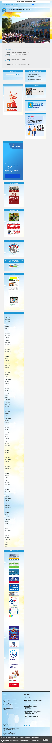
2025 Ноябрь (7, 532)
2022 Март (7, 470)
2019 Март (7, 409)
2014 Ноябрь (7, 333)
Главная (40, 5)
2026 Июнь (7, 542)
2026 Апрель (7, 539)
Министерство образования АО (34, 76)
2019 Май (7, 413)
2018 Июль (7, 397)
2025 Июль (7, 528)
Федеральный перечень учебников (32, 714)
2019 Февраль (8, 408)
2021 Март (7, 450)
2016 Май (7, 356)
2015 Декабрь (7, 347)
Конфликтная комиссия (9, 727)
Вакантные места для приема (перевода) (33, 700)
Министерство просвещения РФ (35, 79)
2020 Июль (7, 436)
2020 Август (7, 438)
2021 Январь (7, 447)
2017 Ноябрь (7, 383)
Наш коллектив (28, 699)
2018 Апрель (7, 392)
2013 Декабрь (7, 317)
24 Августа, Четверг (8, 55)
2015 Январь (7, 337)
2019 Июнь (7, 415)
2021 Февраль (8, 448)
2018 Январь (7, 386)
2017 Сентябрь (8, 379)
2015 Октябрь (8, 344)
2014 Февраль (8, 321)
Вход (48, 5)
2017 (9, 46)
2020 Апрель (7, 431)
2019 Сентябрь (8, 418)
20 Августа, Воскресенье (9, 60)
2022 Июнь (7, 475)
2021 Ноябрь (7, 463)
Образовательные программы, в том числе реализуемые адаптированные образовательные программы (33, 702)
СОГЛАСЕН (45, 739)
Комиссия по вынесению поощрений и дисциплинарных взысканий (12, 729)
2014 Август (7, 328)
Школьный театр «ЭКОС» (9, 733)
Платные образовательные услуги (32, 716)
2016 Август (7, 360)
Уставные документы (8, 697)
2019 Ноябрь (7, 422)
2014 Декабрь (7, 335)
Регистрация (44, 5)
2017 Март (7, 370)
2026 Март (7, 537)
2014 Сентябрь (8, 330)
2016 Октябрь (8, 362)
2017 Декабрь (7, 385)
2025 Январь (7, 519)
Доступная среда (7, 704)
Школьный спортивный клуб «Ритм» (11, 732)
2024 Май (7, 512)
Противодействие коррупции (10, 699)
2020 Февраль (8, 427)
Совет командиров (8, 725)
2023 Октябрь (8, 500)
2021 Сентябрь (8, 459)
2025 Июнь (7, 526)
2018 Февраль (8, 388)
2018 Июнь (7, 395)
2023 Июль (7, 496)
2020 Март (7, 429)
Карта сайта (36, 5)
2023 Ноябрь (7, 502)
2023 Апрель (7, 491)
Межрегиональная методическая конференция (20, 64)
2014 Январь (7, 319)
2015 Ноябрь (7, 346)
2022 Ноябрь (7, 482)
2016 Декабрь (7, 365)
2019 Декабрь (7, 424)
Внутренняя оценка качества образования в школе (31, 713)
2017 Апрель (7, 372)
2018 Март (7, 390)
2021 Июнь (7, 454)
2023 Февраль (8, 487)
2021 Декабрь (7, 464)
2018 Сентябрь (8, 399)
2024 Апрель (7, 510)
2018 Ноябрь (7, 402)
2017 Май (7, 374)
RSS (11, 4)
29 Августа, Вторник (8, 49)
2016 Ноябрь (7, 363)
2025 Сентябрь (8, 530)
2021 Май (7, 452)
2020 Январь (7, 425)
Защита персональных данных (10, 703)
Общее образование (29, 705)
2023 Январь (7, 486)
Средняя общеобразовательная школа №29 (19, 9)
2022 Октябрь (8, 480)
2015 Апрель (7, 342)
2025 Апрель (7, 525)
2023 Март (7, 489)
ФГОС (5, 709)
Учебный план (28, 708)
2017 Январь (7, 367)
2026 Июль (7, 544)
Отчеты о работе (7, 724)
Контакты (6, 711)
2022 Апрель (7, 471)
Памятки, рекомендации (9, 730)
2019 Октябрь (8, 420)
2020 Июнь (7, 434)
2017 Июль (7, 376)
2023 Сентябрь (8, 498)
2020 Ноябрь (7, 443)
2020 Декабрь (7, 445)
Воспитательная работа (9, 734)
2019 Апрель (7, 411)
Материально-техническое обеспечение (12, 707)
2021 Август (7, 457)
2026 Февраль (8, 535)
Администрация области (33, 74)
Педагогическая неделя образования (17, 59)
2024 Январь (7, 505)
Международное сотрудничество (11, 705)
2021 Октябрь (8, 461)
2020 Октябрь (8, 441)
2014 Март (7, 323)
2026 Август (7, 546)
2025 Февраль (8, 521)
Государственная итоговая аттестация (33, 711)
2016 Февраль (8, 351)
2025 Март (7, 523)
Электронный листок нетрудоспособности (18, 54)
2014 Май (7, 326)
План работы (7, 723)
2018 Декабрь (7, 404)
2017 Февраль (8, 369)
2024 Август (7, 516)
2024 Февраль (8, 507)
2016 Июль (7, 358)
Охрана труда (7, 700)
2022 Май (7, 473)
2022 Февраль (8, 468)
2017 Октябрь (8, 381)
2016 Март (7, 353)
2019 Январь (7, 406)
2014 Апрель (7, 324)
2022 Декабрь (7, 484)
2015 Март (7, 340)
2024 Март (7, 509)
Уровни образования (29, 697)
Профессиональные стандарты (10, 701)
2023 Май (7, 493)
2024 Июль (7, 514)
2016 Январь (7, 349)
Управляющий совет (8, 708)
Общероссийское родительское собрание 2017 (20, 52)
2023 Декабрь (7, 503)
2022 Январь (7, 466)
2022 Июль (7, 477)
